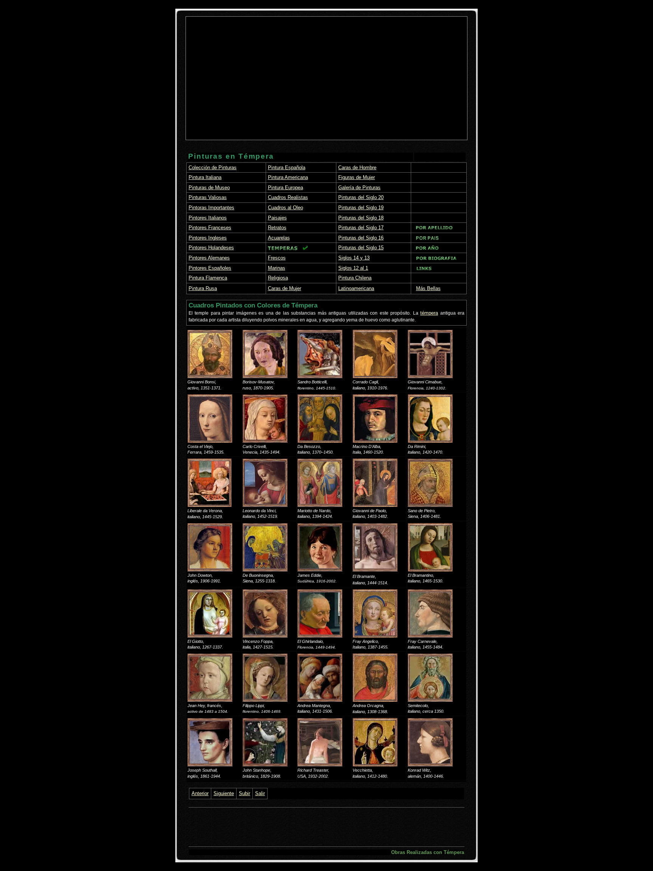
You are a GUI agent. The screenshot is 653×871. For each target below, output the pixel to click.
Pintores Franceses (210, 227)
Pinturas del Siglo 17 (361, 227)
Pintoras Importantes (211, 207)
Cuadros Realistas (288, 197)
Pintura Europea (285, 187)
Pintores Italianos (208, 218)
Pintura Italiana (205, 177)
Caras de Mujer (284, 288)
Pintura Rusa (203, 288)
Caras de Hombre (357, 167)
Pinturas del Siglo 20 (361, 197)
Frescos (277, 258)
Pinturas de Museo (209, 187)
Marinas (276, 268)
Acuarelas (279, 238)
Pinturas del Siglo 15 (361, 247)
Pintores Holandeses (211, 247)
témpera (429, 313)
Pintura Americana (288, 177)
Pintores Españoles (210, 268)
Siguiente (224, 793)
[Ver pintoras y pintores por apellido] (434, 228)
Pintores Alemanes (209, 258)
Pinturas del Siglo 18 (361, 218)
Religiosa (278, 278)
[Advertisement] (252, 72)
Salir (260, 793)
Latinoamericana (356, 288)
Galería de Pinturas (359, 187)
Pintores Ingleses (208, 238)
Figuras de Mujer (356, 177)
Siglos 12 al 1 (353, 268)
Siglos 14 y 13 (354, 258)
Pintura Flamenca (208, 278)
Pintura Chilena (354, 278)
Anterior (200, 793)
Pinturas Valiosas (208, 197)
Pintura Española (286, 167)
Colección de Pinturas (213, 167)
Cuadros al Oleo (285, 207)
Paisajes (277, 218)
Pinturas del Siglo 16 (361, 238)
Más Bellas (428, 288)
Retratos (277, 227)
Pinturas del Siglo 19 (361, 207)
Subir (244, 793)
